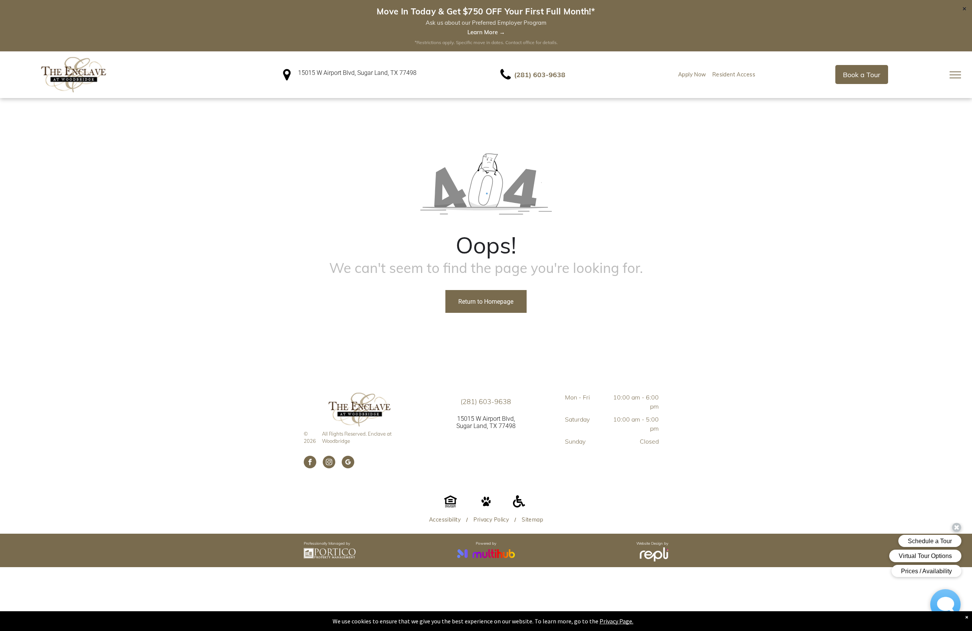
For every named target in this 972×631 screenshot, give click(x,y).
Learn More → (486, 32)
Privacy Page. (616, 621)
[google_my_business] (348, 463)
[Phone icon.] (505, 79)
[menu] (955, 75)
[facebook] (310, 463)
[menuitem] (692, 75)
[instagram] (329, 463)
